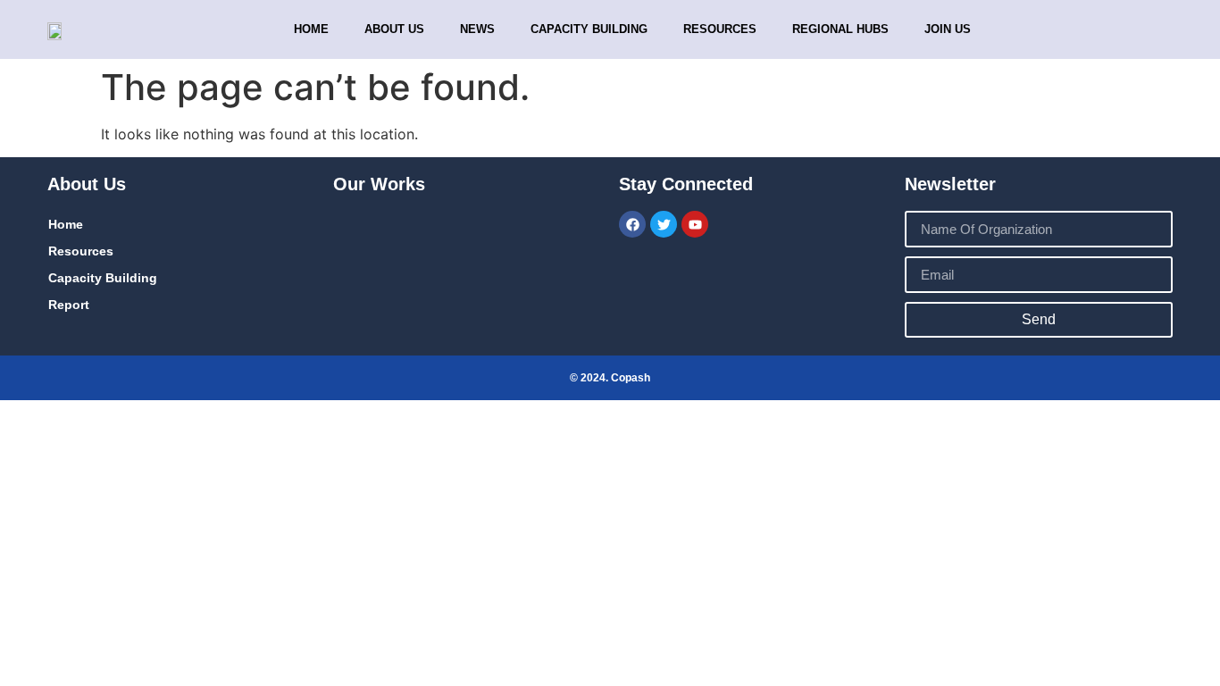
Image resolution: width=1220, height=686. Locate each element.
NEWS (477, 29)
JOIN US (947, 29)
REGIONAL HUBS (840, 29)
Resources (719, 29)
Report (68, 304)
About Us (394, 29)
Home (311, 29)
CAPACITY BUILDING (589, 29)
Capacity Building (102, 278)
